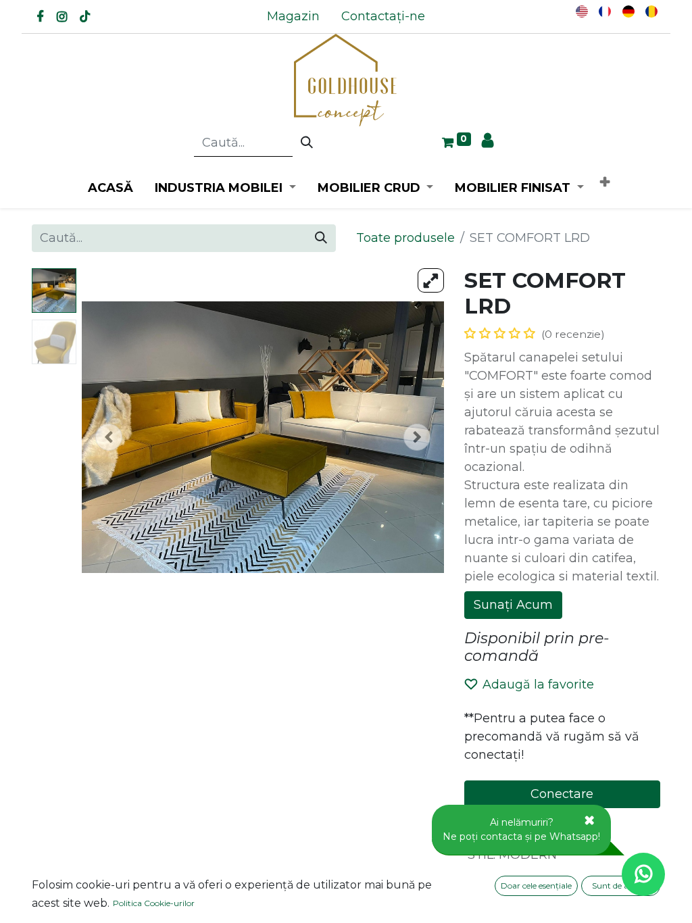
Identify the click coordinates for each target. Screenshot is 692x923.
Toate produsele (405, 237)
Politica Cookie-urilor (154, 903)
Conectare (561, 794)
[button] (605, 182)
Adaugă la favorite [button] (538, 684)
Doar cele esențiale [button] (536, 885)
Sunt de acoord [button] (621, 885)
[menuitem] (293, 16)
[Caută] (307, 143)
